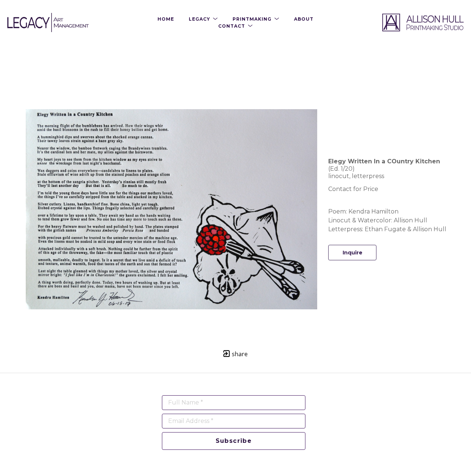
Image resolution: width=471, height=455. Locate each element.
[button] (203, 18)
